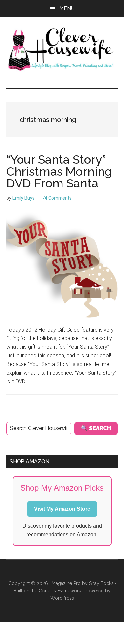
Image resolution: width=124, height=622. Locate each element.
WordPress (62, 598)
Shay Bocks (101, 583)
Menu (67, 8)
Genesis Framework (60, 590)
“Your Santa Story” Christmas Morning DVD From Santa (59, 171)
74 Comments (57, 198)
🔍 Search (96, 428)
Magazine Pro (66, 583)
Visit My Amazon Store (62, 509)
